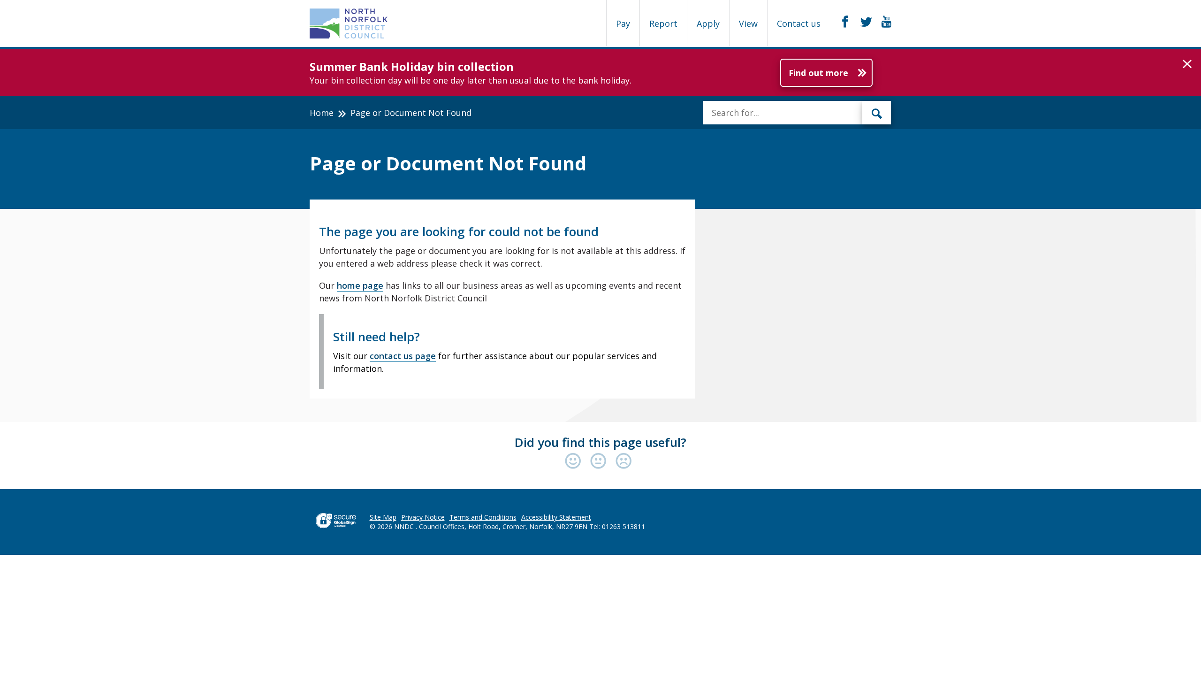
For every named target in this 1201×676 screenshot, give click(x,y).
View (748, 23)
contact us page (403, 355)
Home (322, 112)
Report (663, 23)
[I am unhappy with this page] (624, 462)
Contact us (799, 23)
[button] (1187, 64)
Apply (708, 23)
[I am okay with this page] (600, 462)
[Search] (876, 112)
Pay (623, 23)
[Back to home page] (349, 23)
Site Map (383, 517)
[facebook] (845, 22)
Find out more (818, 72)
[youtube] (886, 22)
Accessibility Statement (556, 517)
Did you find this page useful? (600, 442)
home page (360, 285)
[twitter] (866, 22)
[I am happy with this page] (575, 462)
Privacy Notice (423, 517)
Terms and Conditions (483, 517)
